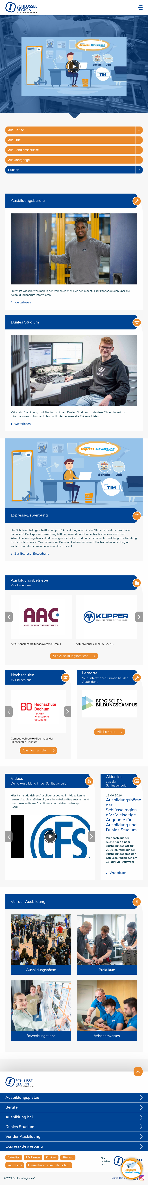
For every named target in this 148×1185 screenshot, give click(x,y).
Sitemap (67, 1158)
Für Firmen (33, 1158)
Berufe (11, 1107)
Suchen (13, 170)
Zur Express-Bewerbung (31, 554)
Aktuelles (14, 1158)
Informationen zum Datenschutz (49, 1165)
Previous (9, 617)
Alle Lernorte (106, 732)
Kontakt (51, 1158)
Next (139, 617)
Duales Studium (19, 1127)
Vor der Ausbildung (22, 1136)
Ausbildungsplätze (22, 1097)
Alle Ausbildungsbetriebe (70, 656)
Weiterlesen (118, 873)
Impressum (15, 1165)
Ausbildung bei (19, 1117)
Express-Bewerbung (24, 1146)
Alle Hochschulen (34, 750)
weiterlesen (22, 302)
